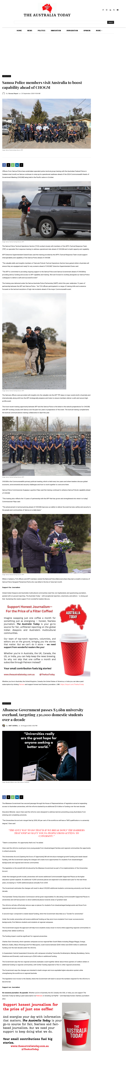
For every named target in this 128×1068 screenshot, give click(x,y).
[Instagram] (106, 10)
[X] (114, 10)
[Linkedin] (110, 10)
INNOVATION (6, 76)
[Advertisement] (64, 54)
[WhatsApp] (13, 165)
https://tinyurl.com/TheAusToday (72, 684)
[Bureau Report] (4, 93)
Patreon (22, 684)
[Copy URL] (21, 165)
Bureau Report (13, 93)
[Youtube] (117, 10)
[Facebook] (103, 10)
